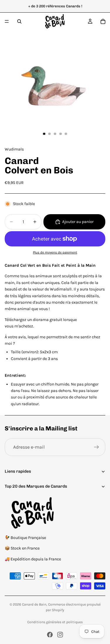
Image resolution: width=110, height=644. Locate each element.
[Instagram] (60, 634)
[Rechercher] (19, 21)
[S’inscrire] (96, 447)
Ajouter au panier (78, 221)
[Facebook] (49, 634)
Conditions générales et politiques (55, 622)
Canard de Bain (34, 604)
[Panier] (103, 21)
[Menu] (6, 21)
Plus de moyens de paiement (55, 252)
